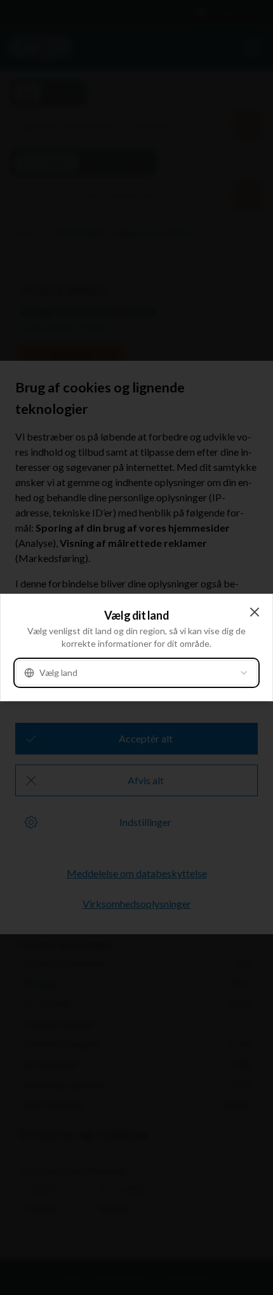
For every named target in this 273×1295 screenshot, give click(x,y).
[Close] (254, 612)
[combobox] (136, 672)
